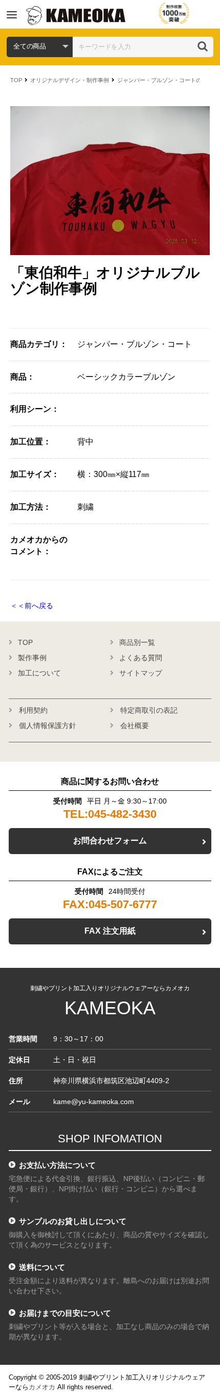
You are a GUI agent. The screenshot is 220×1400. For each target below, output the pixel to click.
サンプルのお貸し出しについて (72, 1221)
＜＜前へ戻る (31, 606)
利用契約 (33, 710)
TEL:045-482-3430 (110, 814)
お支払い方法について (57, 1165)
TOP (16, 80)
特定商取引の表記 (149, 710)
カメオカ (42, 1387)
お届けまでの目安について (65, 1313)
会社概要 (134, 725)
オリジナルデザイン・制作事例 (69, 80)
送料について (42, 1267)
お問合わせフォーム (110, 840)
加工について (39, 673)
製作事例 (32, 658)
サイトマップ (140, 673)
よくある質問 (140, 658)
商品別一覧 (137, 642)
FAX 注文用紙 (110, 931)
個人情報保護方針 (47, 725)
